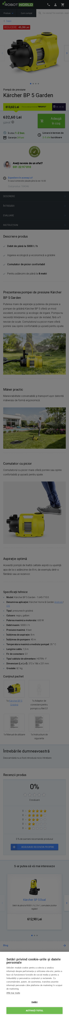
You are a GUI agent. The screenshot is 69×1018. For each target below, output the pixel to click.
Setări (34, 1002)
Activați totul (34, 1010)
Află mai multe (13, 993)
